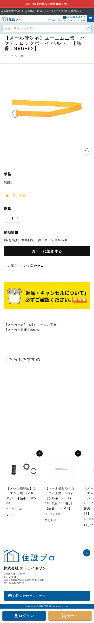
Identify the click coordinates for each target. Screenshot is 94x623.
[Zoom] (86, 150)
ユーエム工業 (14, 56)
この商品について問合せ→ (24, 266)
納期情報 (11, 232)
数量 (7, 208)
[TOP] (11, 18)
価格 (7, 174)
